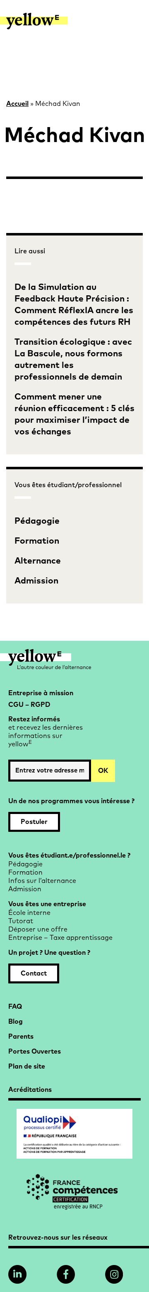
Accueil (17, 104)
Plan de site (26, 1066)
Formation (36, 541)
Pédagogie (37, 521)
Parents (21, 1036)
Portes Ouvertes (34, 1051)
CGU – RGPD (29, 704)
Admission (36, 580)
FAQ (15, 1006)
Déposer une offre (37, 929)
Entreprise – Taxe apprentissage (60, 937)
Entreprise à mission (40, 693)
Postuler (34, 822)
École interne (29, 913)
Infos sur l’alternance (42, 881)
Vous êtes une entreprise (47, 904)
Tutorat (20, 921)
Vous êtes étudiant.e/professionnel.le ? (69, 855)
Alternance (37, 561)
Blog (15, 1021)
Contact (34, 973)
